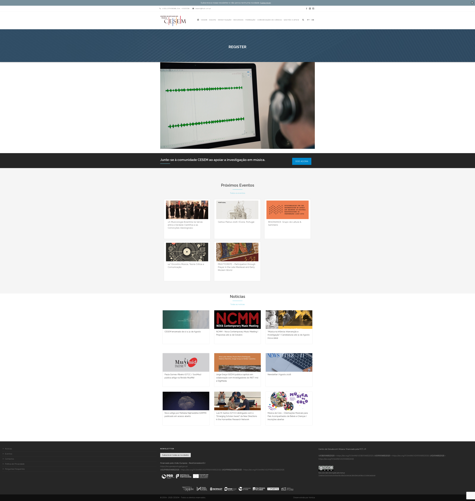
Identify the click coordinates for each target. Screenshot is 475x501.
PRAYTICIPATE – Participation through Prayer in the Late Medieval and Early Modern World (236, 267)
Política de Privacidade (14, 464)
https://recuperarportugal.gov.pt (174, 466)
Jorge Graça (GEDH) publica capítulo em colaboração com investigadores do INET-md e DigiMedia (237, 377)
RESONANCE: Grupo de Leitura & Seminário (284, 223)
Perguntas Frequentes (15, 469)
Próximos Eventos (237, 185)
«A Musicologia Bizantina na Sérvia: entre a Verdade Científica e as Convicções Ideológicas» (185, 225)
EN (313, 20)
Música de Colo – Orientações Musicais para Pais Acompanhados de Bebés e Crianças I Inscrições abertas (288, 416)
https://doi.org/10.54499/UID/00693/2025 (336, 459)
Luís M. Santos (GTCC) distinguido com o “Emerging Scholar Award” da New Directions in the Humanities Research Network (236, 416)
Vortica (312, 497)
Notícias (237, 296)
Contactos (9, 459)
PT (308, 20)
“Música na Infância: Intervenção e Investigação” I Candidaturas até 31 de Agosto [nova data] (289, 334)
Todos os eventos (237, 193)
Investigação (225, 20)
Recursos (239, 20)
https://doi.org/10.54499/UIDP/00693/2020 (410, 456)
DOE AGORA (301, 161)
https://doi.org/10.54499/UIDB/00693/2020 (354, 456)
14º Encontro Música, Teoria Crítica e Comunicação (186, 265)
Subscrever (265, 3)
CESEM (204, 20)
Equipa (212, 20)
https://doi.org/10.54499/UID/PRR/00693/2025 (201, 470)
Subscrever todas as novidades (175, 455)
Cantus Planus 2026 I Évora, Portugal (236, 222)
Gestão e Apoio (291, 20)
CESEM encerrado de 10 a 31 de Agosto (183, 331)
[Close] (472, 2)
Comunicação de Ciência (269, 20)
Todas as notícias (237, 304)
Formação (250, 20)
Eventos (8, 454)
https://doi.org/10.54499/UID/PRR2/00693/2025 (263, 470)
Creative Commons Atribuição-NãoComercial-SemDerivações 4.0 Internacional (347, 475)
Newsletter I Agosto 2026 (279, 374)
